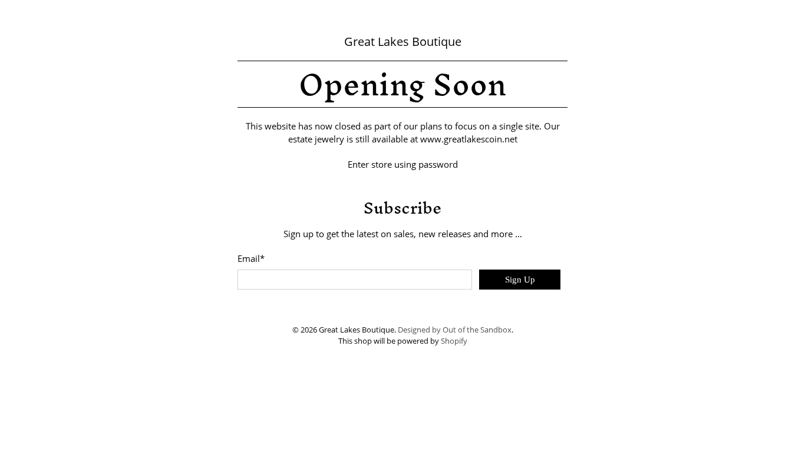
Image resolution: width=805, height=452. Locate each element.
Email (251, 258)
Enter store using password (403, 164)
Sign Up (520, 279)
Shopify (454, 341)
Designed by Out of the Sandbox (455, 330)
